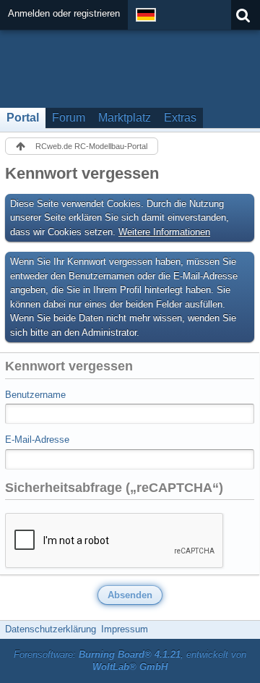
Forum (68, 117)
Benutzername (35, 394)
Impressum (124, 629)
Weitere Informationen (164, 231)
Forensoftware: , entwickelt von (130, 660)
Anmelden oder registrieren (64, 13)
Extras (180, 117)
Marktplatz (124, 117)
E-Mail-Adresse (37, 439)
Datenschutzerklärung (50, 629)
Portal (22, 117)
